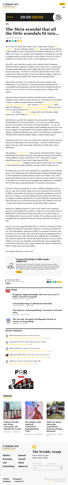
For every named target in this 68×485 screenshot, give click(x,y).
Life (7, 24)
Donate (62, 4)
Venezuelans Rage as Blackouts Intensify (32, 303)
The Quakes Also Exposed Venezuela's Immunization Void (33, 426)
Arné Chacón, (11, 105)
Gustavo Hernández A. (18, 305)
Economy (7, 459)
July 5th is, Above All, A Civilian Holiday (16, 344)
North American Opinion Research (34, 107)
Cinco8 (21, 459)
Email (9, 283)
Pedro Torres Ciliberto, (51, 102)
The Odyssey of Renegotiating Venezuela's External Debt (37, 311)
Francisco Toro (9, 37)
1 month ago (29, 344)
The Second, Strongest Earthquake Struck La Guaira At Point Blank (34, 320)
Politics (6, 455)
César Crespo (16, 314)
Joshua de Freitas (29, 434)
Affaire (37, 49)
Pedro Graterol (7, 431)
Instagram (17, 479)
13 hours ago (48, 338)
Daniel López (16, 323)
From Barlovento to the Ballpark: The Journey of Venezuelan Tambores (25, 338)
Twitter (6, 479)
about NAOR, (25, 112)
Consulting (8, 466)
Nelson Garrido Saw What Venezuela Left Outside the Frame (12, 425)
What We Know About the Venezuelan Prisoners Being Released (54, 426)
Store (21, 463)
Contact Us (19, 481)
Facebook (7, 481)
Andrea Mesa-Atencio (18, 299)
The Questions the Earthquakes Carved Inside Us (19, 363)
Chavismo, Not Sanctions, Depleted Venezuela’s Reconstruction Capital (26, 357)
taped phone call (23, 153)
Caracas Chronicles (51, 434)
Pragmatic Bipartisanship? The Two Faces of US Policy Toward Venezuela (36, 295)
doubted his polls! (34, 115)
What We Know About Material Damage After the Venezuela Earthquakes (26, 351)
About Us (23, 466)
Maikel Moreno (21, 105)
